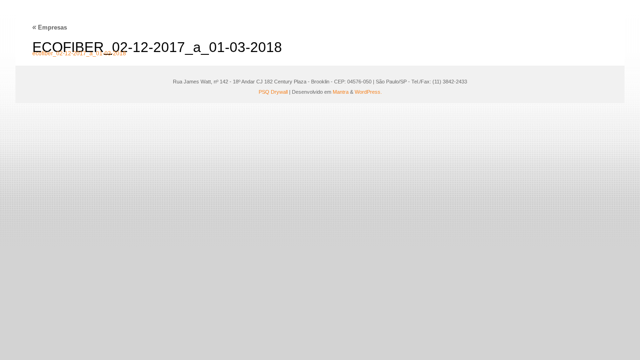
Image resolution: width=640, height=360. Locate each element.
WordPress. (368, 92)
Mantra (341, 92)
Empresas (49, 27)
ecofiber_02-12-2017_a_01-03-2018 (79, 53)
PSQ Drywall (273, 92)
